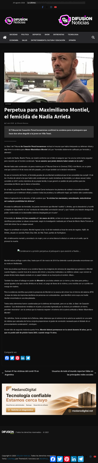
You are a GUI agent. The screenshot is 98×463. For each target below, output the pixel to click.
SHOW (47, 34)
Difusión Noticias (22, 123)
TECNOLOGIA (73, 34)
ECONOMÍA (14, 40)
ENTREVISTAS (58, 34)
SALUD (24, 40)
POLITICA (25, 34)
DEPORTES (37, 34)
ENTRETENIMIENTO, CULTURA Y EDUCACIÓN (48, 40)
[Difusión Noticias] (5, 37)
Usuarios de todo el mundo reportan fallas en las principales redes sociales (72, 373)
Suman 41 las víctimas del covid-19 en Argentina (22, 373)
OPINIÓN (72, 40)
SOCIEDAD (13, 34)
